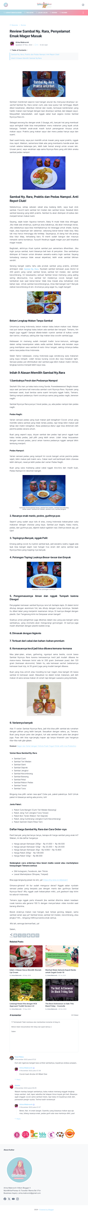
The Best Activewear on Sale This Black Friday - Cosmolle (59, 1005)
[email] (37, 935)
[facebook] (15, 935)
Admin (17, 1085)
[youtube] (13, 1199)
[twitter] (20, 935)
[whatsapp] (24, 935)
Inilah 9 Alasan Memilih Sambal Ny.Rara (26, 58)
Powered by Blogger (46, 1209)
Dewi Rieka (19, 1057)
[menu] (6, 5)
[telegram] (28, 935)
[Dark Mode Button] (83, 5)
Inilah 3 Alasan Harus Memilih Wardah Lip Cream (25, 971)
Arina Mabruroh (25, 1068)
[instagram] (17, 1199)
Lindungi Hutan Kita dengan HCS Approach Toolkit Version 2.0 (23, 1005)
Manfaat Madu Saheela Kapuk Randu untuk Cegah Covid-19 (60, 971)
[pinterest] (33, 935)
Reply (18, 1079)
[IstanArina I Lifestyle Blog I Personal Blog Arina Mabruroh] (44, 4)
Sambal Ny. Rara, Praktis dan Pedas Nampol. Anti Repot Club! (35, 54)
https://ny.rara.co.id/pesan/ (55, 880)
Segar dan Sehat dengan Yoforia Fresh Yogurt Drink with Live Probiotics (46, 746)
